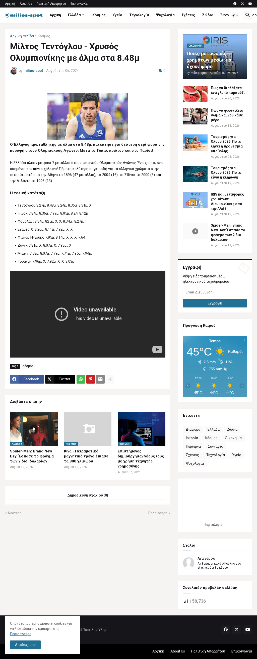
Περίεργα (193, 446)
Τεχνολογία (139, 15)
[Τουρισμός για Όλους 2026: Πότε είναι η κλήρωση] (195, 174)
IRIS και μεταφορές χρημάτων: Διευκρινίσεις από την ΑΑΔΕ (227, 201)
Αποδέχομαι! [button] (25, 645)
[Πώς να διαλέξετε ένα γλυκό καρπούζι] (195, 94)
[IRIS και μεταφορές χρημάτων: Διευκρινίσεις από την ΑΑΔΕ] (195, 200)
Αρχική (10, 4)
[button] (235, 15)
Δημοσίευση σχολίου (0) (87, 495)
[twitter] (242, 4)
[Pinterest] (90, 379)
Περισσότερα (20, 634)
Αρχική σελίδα (22, 36)
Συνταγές (228, 15)
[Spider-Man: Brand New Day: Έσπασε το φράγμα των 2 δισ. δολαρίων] (195, 231)
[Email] (100, 379)
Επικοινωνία (79, 4)
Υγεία (117, 15)
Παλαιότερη (157, 513)
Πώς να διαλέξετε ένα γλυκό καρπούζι (228, 90)
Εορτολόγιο (214, 525)
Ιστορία (192, 438)
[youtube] (250, 4)
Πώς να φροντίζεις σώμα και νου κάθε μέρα (227, 115)
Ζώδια (207, 15)
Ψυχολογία (165, 15)
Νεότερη (15, 513)
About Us (26, 4)
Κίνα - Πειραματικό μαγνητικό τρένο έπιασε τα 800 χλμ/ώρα (86, 456)
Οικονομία (233, 438)
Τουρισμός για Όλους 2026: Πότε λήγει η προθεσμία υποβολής (227, 144)
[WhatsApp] (81, 379)
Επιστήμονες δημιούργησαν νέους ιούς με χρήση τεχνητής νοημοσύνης (141, 459)
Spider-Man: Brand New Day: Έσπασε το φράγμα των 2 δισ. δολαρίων (32, 456)
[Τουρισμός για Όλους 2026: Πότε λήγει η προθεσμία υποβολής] (195, 142)
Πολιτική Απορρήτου (51, 4)
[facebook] (234, 4)
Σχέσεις (188, 15)
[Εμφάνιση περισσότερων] (110, 379)
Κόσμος (99, 15)
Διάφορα (193, 429)
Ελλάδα (74, 15)
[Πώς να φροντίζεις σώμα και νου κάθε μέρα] (195, 116)
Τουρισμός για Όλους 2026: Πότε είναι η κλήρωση (226, 173)
